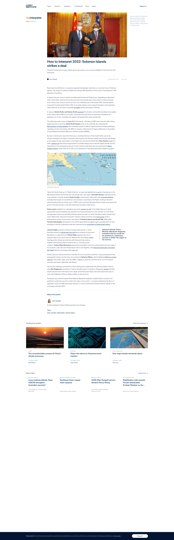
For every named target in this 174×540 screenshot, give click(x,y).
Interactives (67, 6)
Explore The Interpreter (139, 323)
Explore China (142, 373)
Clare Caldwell (53, 79)
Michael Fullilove (103, 389)
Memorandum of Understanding (57, 126)
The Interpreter (78, 6)
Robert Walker (72, 391)
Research (57, 6)
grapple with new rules (67, 232)
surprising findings (107, 197)
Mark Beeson (32, 362)
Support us (143, 6)
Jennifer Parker (42, 389)
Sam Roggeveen (32, 389)
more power (100, 217)
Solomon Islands (70, 313)
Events (87, 6)
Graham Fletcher (134, 391)
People (94, 6)
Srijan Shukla (74, 362)
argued (106, 269)
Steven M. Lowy (95, 391)
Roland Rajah (63, 391)
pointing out (55, 143)
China (27, 21)
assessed (81, 112)
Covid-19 (71, 121)
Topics (49, 6)
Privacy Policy (117, 536)
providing (77, 107)
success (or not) (86, 209)
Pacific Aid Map (75, 197)
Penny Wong (95, 389)
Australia (53, 313)
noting (91, 237)
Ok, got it (140, 536)
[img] (48, 79)
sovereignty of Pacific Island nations (98, 224)
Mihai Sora (31, 391)
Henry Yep (115, 362)
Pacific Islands (61, 313)
